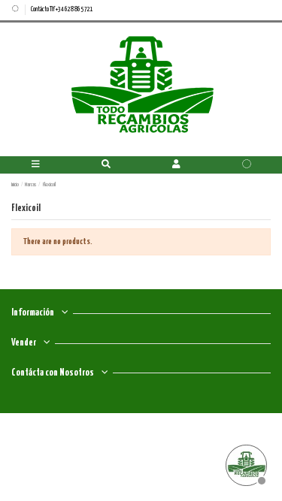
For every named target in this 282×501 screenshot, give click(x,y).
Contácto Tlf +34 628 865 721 (62, 9)
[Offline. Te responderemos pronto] (244, 463)
